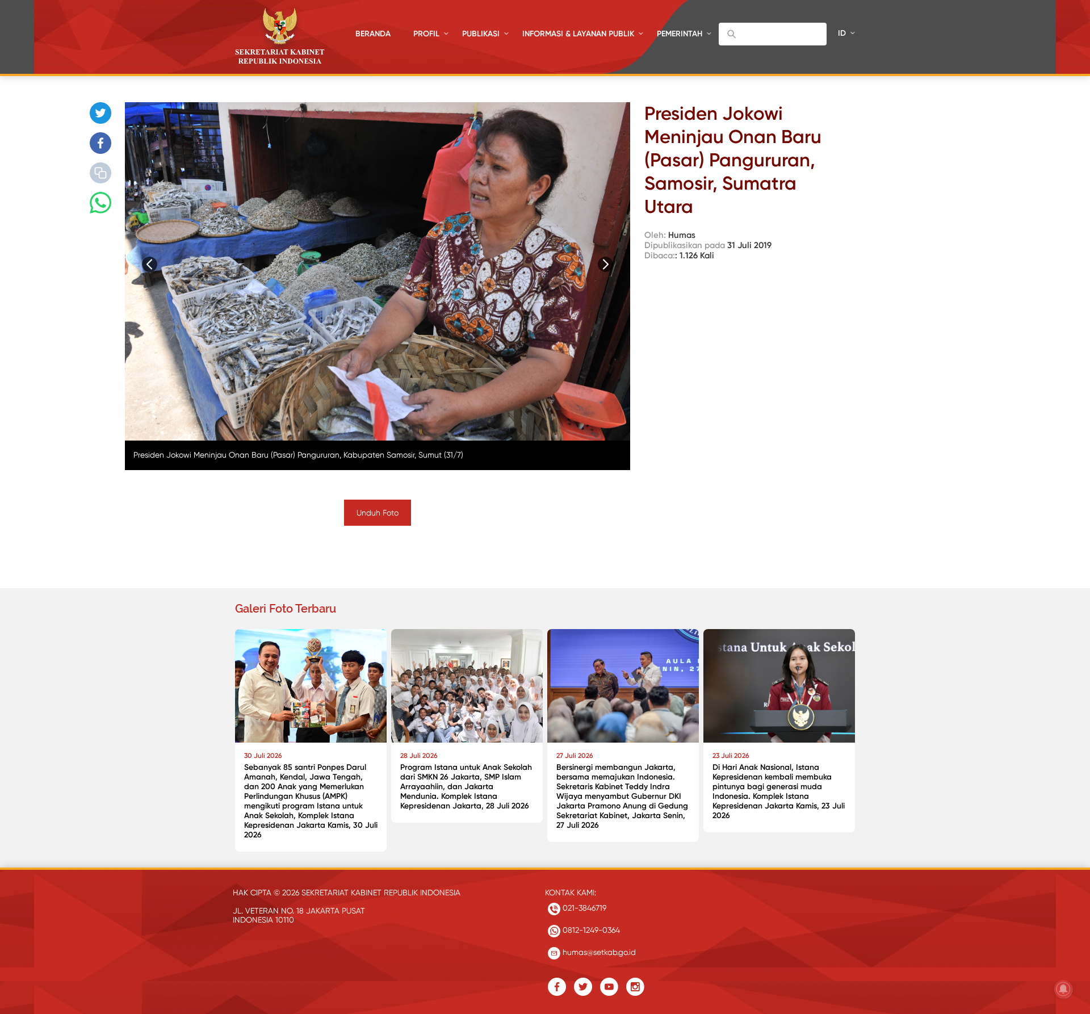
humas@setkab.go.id (598, 952)
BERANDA (373, 34)
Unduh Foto (378, 512)
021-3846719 (583, 907)
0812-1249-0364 (590, 930)
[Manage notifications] (1063, 989)
